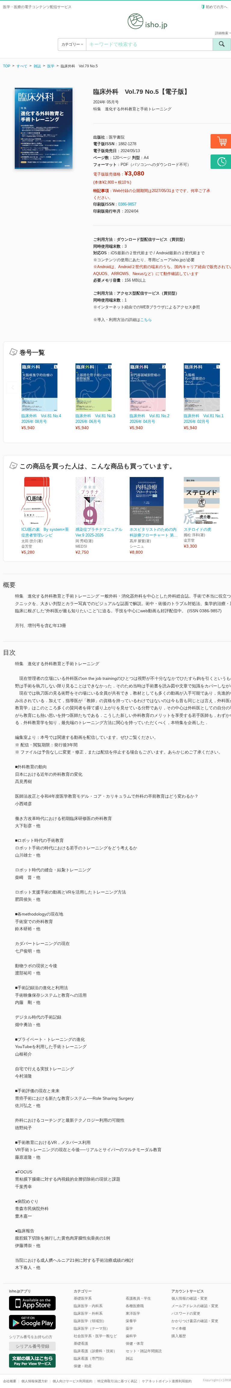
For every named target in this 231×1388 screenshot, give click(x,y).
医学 (50, 66)
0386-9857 (127, 204)
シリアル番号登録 (32, 1346)
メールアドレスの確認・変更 (194, 1306)
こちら (146, 319)
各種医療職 (135, 1306)
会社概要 (9, 1381)
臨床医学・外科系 (88, 1313)
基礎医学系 (83, 1298)
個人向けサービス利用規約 (72, 1381)
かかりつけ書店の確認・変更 (194, 1321)
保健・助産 (83, 1366)
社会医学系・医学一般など (95, 1336)
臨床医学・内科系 (88, 1306)
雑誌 (37, 66)
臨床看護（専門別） (90, 1358)
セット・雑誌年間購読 (144, 1351)
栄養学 (131, 1321)
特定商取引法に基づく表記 (117, 1381)
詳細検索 (222, 33)
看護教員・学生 (138, 1298)
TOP (6, 66)
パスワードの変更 (185, 1313)
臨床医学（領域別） (90, 1321)
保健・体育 (135, 1343)
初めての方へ (216, 7)
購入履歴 (178, 1336)
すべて (22, 66)
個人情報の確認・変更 (189, 1298)
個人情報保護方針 (34, 1381)
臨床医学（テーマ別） (92, 1328)
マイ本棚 (178, 1328)
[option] (48, 397)
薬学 (129, 1328)
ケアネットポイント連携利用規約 (167, 1381)
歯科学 (131, 1336)
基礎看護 (81, 1343)
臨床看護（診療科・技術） (95, 1351)
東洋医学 (133, 1313)
